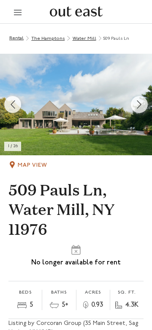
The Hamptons (48, 38)
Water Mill (84, 38)
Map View (32, 165)
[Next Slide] (139, 104)
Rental (16, 38)
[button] (76, 104)
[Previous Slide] (12, 104)
